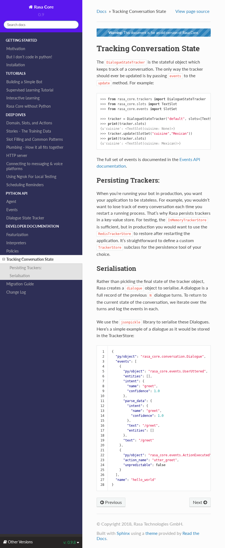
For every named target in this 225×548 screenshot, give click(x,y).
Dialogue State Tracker (25, 218)
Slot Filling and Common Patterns (34, 139)
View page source (192, 11)
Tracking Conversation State (30, 259)
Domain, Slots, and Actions (29, 122)
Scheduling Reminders (25, 184)
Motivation (15, 48)
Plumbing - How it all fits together (34, 147)
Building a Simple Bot (24, 81)
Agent (11, 201)
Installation (15, 64)
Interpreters (16, 242)
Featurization (17, 234)
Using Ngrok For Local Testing (31, 176)
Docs (101, 11)
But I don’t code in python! (29, 56)
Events (12, 209)
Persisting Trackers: (26, 267)
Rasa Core (43, 6)
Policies (12, 251)
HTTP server (16, 155)
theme (151, 533)
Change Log (16, 292)
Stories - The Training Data (28, 131)
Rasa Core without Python (28, 106)
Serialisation (20, 275)
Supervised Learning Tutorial (29, 90)
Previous (113, 502)
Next (198, 502)
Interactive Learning (23, 98)
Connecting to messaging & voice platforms (34, 166)
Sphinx (123, 533)
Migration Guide (20, 284)
